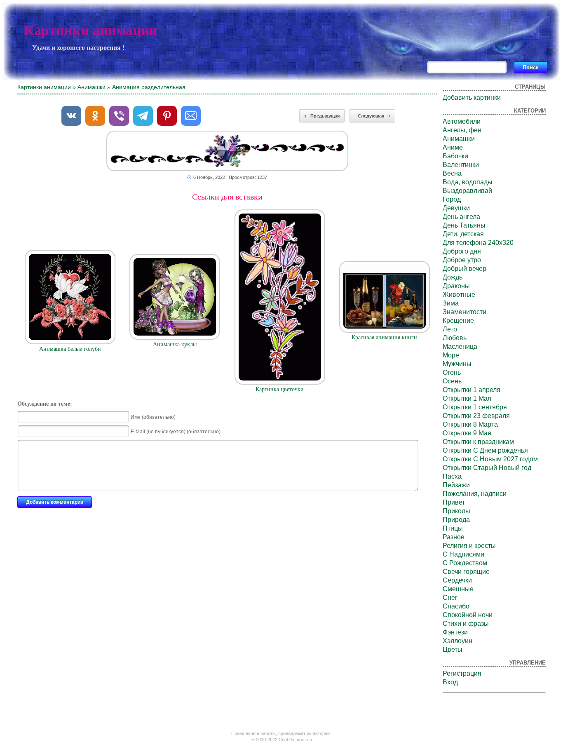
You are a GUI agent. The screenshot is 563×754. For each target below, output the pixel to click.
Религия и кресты (469, 545)
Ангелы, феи (462, 130)
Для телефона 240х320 (478, 242)
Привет (454, 502)
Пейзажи (456, 485)
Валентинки (461, 164)
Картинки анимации (90, 30)
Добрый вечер (464, 268)
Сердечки (457, 580)
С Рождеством (465, 562)
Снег (450, 597)
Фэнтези (455, 632)
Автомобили (462, 121)
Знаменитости (464, 311)
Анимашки (91, 87)
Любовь (455, 337)
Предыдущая (325, 115)
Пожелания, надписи (475, 493)
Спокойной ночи (468, 614)
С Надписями (463, 554)
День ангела (461, 216)
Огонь (452, 372)
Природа (456, 519)
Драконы (456, 285)
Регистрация (462, 673)
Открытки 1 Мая (467, 398)
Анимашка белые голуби (70, 349)
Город (452, 199)
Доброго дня (462, 251)
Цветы (452, 649)
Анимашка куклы (175, 344)
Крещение (458, 320)
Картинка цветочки (280, 389)
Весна (452, 173)
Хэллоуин (457, 640)
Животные (459, 294)
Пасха (452, 476)
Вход (450, 682)
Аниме (453, 147)
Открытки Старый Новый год (487, 467)
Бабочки (455, 156)
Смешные (458, 588)
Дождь (452, 277)
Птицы (453, 528)
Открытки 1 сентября (475, 407)
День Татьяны (464, 225)
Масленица (460, 346)
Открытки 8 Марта (470, 424)
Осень (452, 381)
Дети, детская (463, 233)
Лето (450, 329)
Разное (453, 536)
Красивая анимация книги (384, 337)
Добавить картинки (472, 97)
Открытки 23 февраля (476, 415)
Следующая (371, 115)
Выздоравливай (467, 190)
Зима (451, 303)
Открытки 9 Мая (467, 433)
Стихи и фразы (466, 623)
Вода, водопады (468, 182)
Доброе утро (462, 259)
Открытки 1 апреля (471, 389)
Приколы (456, 510)
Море (451, 355)
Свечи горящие (466, 571)
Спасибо (456, 606)
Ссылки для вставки (227, 196)
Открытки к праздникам (478, 441)
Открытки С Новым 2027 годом (490, 459)
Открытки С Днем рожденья (485, 450)
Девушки (456, 207)
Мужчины (457, 363)
